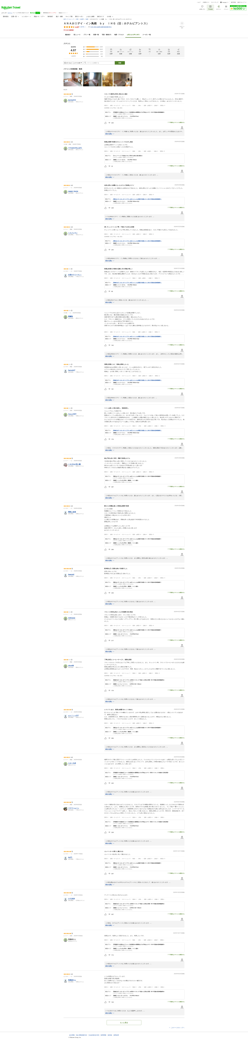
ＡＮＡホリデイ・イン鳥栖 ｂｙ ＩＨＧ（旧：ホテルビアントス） (106, 23)
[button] (73, 79)
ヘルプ (198, 2)
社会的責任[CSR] (94, 1035)
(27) (106, 34)
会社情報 (72, 1035)
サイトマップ (214, 2)
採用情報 (103, 1035)
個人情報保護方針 (81, 1035)
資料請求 (116, 1035)
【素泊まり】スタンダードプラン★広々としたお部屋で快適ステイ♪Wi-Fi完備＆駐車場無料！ (137, 199)
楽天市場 (233, 2)
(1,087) (133, 34)
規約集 (110, 1035)
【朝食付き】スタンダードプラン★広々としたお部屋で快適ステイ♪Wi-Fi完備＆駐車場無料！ (137, 282)
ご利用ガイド (205, 2)
